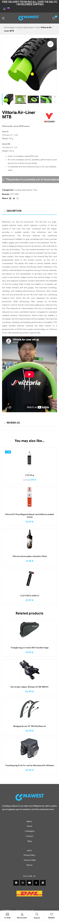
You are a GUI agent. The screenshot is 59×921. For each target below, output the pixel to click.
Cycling (19, 27)
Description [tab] (14, 211)
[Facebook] (16, 883)
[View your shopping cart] (54, 18)
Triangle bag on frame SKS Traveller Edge (30, 648)
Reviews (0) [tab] (13, 422)
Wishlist (51, 918)
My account (22, 918)
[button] (50, 44)
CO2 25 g (29, 475)
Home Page (9, 27)
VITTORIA (14, 194)
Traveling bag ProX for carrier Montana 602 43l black (29, 765)
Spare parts (29, 27)
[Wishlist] (51, 914)
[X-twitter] (36, 883)
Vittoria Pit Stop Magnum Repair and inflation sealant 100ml (29, 515)
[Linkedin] (43, 883)
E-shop (7, 918)
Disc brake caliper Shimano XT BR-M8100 (29, 687)
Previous (55, 102)
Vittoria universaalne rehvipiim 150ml (29, 556)
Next (55, 96)
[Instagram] (23, 883)
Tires (37, 27)
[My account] (22, 914)
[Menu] (3, 18)
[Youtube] (29, 883)
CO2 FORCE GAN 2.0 (29, 596)
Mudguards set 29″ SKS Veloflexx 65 (29, 726)
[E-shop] (7, 914)
